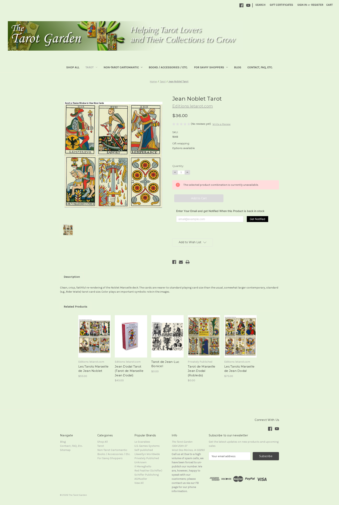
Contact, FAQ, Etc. (260, 67)
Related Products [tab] (75, 306)
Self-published (143, 450)
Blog (237, 67)
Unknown (140, 462)
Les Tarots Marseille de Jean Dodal (239, 369)
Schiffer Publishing (146, 474)
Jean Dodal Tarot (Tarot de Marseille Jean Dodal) (129, 371)
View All (139, 483)
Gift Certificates (281, 4)
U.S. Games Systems (147, 446)
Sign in (302, 4)
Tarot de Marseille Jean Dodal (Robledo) (201, 371)
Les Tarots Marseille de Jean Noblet (93, 369)
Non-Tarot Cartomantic (121, 67)
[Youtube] (248, 5)
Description (72, 276)
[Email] (181, 262)
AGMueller (140, 478)
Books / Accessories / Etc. (168, 67)
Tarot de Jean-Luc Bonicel (165, 364)
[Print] (188, 262)
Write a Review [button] (221, 124)
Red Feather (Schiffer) (148, 470)
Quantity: (178, 165)
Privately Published (146, 458)
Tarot (90, 67)
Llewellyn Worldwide (147, 454)
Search (260, 4)
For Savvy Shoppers (209, 67)
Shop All (72, 67)
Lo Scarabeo (142, 441)
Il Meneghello (142, 466)
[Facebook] (241, 5)
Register (317, 4)
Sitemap (65, 450)
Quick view (89, 320)
